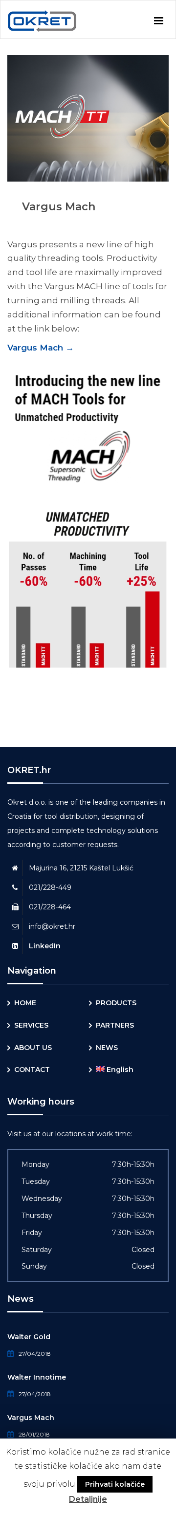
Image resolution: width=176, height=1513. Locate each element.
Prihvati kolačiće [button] (115, 1484)
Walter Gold (28, 1336)
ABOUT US (33, 1047)
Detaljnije (88, 1499)
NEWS (107, 1047)
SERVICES (31, 1025)
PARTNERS (115, 1025)
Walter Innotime (36, 1377)
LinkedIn (45, 945)
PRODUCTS (116, 1002)
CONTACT (32, 1069)
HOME (25, 1002)
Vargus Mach (40, 347)
